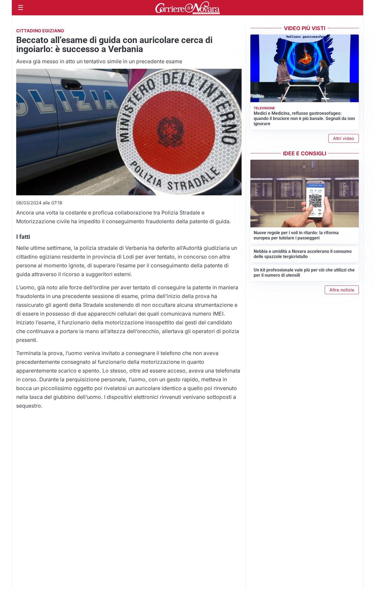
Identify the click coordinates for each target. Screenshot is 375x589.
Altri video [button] (343, 138)
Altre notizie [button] (341, 290)
